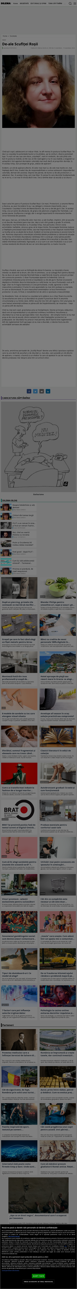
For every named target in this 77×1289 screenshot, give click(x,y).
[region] (38, 1256)
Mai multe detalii (14, 1236)
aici (66, 1246)
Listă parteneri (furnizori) (10, 1270)
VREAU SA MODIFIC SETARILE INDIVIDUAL (38, 1282)
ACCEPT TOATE (38, 1276)
